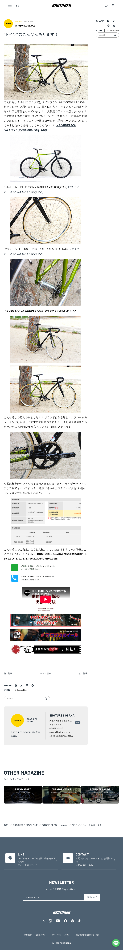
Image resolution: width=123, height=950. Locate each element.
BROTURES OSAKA (25, 25)
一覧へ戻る (45, 673)
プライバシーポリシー (62, 935)
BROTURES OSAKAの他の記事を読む (25, 734)
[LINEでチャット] (116, 943)
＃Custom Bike (21, 690)
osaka (64, 825)
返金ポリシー (42, 935)
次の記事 (83, 673)
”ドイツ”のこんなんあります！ (87, 825)
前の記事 (8, 673)
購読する (91, 897)
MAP (77, 722)
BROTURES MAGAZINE (25, 825)
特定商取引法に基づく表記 (88, 935)
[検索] (45, 698)
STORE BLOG (49, 825)
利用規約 (28, 935)
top (6, 825)
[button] (9, 6)
